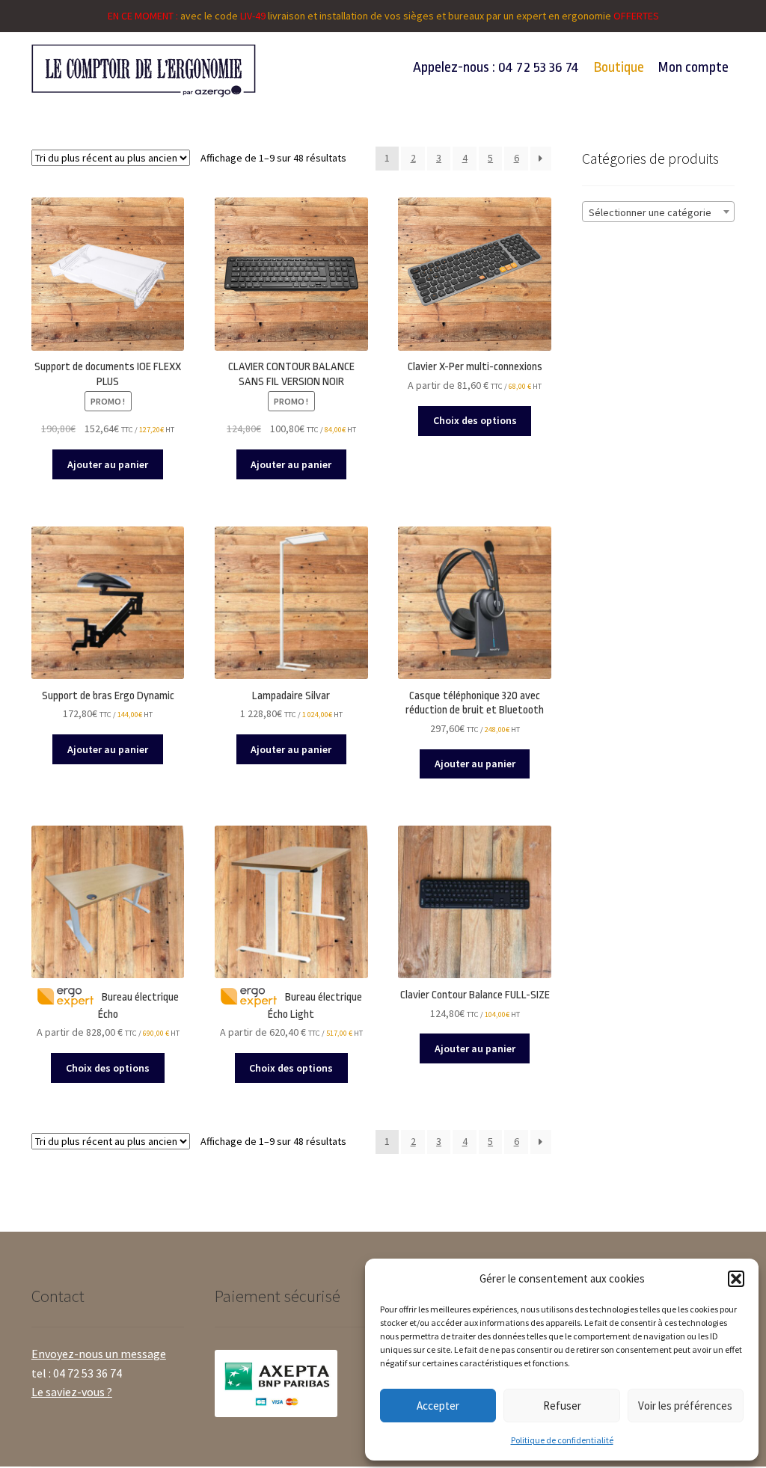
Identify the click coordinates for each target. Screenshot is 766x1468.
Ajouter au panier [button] (107, 464)
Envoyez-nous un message (98, 1353)
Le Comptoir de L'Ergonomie (145, 70)
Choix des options (475, 420)
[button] (736, 1278)
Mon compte (693, 67)
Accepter (438, 1405)
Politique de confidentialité (562, 1440)
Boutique (618, 67)
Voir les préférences (685, 1405)
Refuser (562, 1405)
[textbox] (658, 212)
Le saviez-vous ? (71, 1391)
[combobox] (658, 211)
